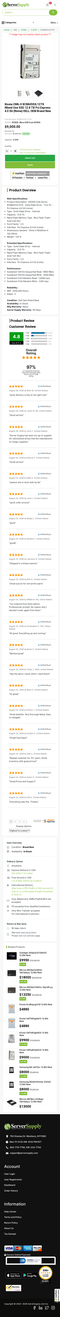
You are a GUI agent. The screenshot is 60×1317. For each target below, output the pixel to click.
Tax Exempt (10, 1234)
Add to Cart (30, 158)
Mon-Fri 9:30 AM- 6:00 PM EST (25, 1141)
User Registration (13, 1179)
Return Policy (11, 1222)
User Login (9, 1174)
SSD (15, 30)
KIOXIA (15, 122)
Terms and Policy (13, 1217)
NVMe (24, 30)
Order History (11, 1190)
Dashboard (9, 1185)
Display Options (24, 826)
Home (6, 30)
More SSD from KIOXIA (29, 122)
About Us (9, 1228)
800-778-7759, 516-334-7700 (25, 1147)
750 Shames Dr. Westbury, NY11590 (27, 1136)
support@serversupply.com (24, 1153)
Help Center (10, 1211)
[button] (57, 1296)
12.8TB (34, 30)
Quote (30, 165)
